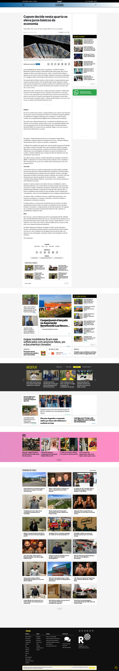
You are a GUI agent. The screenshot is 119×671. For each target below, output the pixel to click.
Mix (26, 646)
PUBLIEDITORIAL (87, 366)
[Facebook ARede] (80, 631)
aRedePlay (38, 636)
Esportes (27, 651)
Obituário (38, 649)
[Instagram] (82, 631)
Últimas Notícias (28, 636)
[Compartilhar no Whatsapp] (65, 64)
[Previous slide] (49, 353)
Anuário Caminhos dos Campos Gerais (53, 638)
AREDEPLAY (31, 367)
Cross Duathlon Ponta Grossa (51, 646)
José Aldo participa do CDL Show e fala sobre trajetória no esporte (33, 383)
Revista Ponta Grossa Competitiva (52, 640)
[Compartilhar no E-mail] (69, 64)
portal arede (51, 246)
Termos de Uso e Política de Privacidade (61, 667)
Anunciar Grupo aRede (66, 643)
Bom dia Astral (39, 642)
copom (42, 246)
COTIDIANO (59, 4)
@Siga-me (38, 64)
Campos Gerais (28, 642)
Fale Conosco (64, 645)
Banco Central (37, 246)
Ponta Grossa (27, 638)
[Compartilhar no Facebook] (52, 64)
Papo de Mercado (28, 657)
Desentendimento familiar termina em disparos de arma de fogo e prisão (83, 384)
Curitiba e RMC (28, 640)
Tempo (37, 644)
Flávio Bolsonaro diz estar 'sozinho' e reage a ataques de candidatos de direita (67, 384)
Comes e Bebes (28, 659)
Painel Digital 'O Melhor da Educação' (52, 642)
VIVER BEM (68, 366)
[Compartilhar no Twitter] (59, 64)
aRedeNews (38, 638)
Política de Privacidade (66, 647)
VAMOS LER (59, 366)
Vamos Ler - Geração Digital (51, 636)
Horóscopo (27, 649)
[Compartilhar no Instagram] (55, 64)
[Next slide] (70, 353)
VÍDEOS (77, 366)
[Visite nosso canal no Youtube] (85, 631)
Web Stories (38, 640)
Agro (26, 655)
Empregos (38, 646)
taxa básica (57, 246)
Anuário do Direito (49, 644)
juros (46, 246)
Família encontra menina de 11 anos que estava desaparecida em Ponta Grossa (50, 384)
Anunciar (89, 1)
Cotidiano (27, 644)
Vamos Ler (27, 653)
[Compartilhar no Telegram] (62, 64)
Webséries (27, 662)
